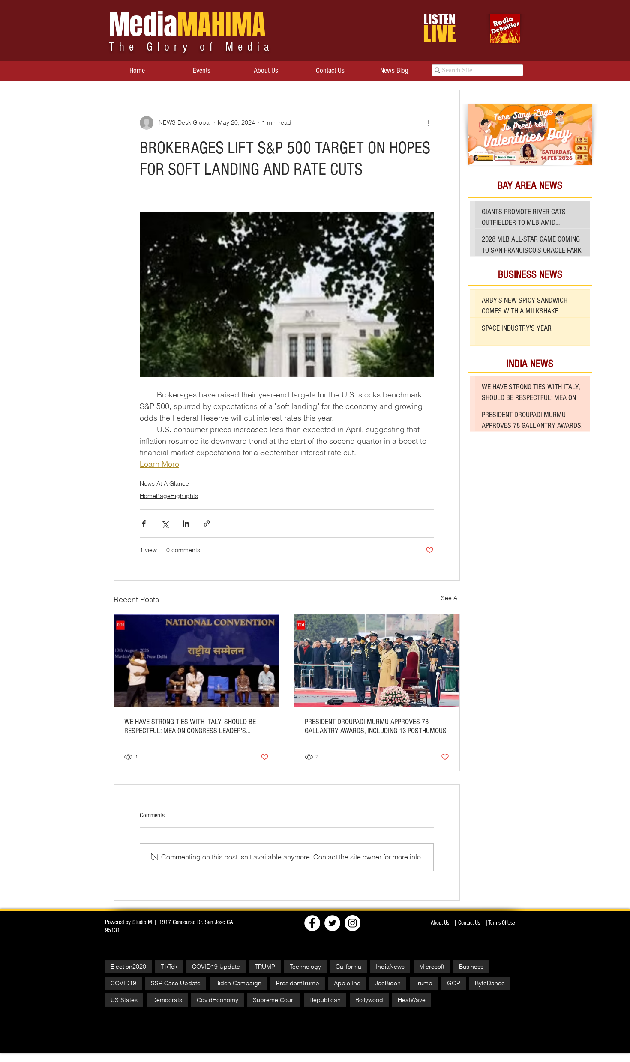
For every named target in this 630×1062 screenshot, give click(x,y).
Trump (423, 983)
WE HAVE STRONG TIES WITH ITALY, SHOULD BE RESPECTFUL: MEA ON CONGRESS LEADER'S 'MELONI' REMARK (190, 726)
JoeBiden (388, 983)
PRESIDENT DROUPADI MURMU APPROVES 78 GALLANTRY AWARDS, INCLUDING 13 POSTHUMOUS (376, 726)
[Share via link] (207, 523)
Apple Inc (347, 983)
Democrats (167, 1000)
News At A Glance (164, 483)
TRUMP (265, 966)
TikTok (169, 966)
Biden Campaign (238, 983)
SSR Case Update (176, 983)
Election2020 (128, 966)
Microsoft (431, 966)
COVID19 (123, 983)
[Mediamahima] (352, 923)
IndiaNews (390, 966)
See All (450, 598)
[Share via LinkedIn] (186, 523)
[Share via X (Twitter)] (165, 523)
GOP (453, 983)
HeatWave (412, 1000)
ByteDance (490, 983)
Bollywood (369, 1000)
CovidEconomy (217, 1000)
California (348, 966)
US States (124, 1000)
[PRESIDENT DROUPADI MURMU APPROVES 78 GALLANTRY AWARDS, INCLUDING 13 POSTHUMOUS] (376, 660)
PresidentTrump (297, 983)
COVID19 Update (216, 966)
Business (471, 966)
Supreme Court (274, 1000)
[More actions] (428, 123)
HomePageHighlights (169, 496)
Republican (325, 1000)
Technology (305, 966)
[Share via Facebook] (144, 523)
